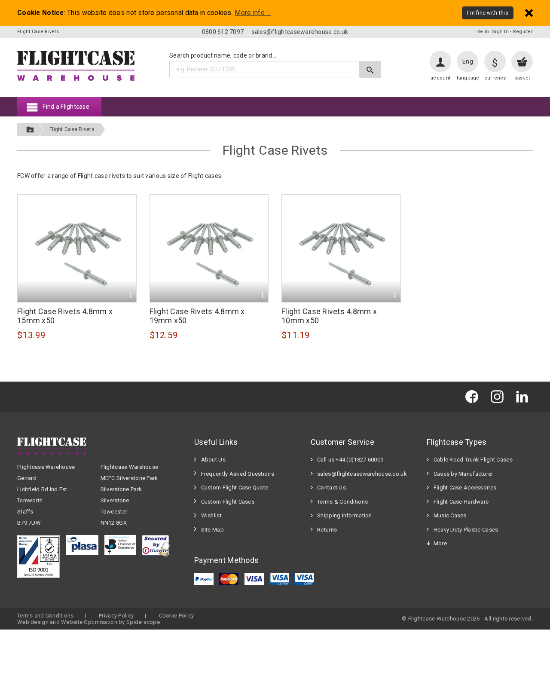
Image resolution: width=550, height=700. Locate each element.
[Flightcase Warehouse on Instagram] (499, 396)
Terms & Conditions (342, 501)
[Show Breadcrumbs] (30, 129)
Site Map (212, 529)
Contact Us (331, 487)
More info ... (253, 13)
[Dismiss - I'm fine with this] (529, 12)
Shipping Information (344, 515)
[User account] (440, 61)
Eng (467, 61)
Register (523, 31)
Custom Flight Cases (227, 501)
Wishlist (211, 515)
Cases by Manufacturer (463, 474)
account (440, 78)
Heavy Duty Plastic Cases (466, 529)
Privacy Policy (116, 615)
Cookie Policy (176, 615)
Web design (33, 622)
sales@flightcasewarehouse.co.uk (300, 32)
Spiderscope (143, 622)
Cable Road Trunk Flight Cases (473, 459)
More (440, 543)
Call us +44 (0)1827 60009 (350, 459)
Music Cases (450, 515)
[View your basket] (522, 61)
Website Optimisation (89, 622)
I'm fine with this (487, 13)
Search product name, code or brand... (222, 55)
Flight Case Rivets (72, 129)
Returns (327, 529)
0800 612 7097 (223, 32)
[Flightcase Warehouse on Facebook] (474, 396)
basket (522, 78)
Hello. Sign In (493, 31)
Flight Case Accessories (465, 487)
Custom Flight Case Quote (235, 487)
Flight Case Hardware (461, 501)
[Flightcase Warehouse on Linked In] (524, 396)
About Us (213, 459)
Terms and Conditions (45, 615)
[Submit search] (370, 69)
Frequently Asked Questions (237, 474)
